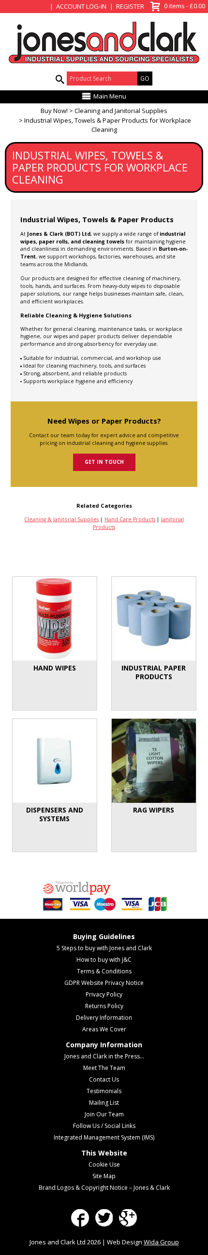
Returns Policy (104, 1006)
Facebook (80, 1218)
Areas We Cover (104, 1029)
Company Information (104, 1044)
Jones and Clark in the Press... (104, 1056)
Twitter (104, 1218)
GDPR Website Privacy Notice (104, 983)
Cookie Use (104, 1164)
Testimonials (104, 1091)
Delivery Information (104, 1017)
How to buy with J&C (104, 960)
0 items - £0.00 (176, 5)
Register (130, 6)
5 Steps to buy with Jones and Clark (104, 948)
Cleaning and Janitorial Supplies (120, 110)
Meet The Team (104, 1068)
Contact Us (104, 1079)
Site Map (104, 1176)
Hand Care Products (129, 519)
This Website (104, 1152)
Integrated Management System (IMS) (104, 1137)
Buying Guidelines (104, 936)
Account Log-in (81, 6)
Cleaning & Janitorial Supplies (61, 519)
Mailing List (104, 1102)
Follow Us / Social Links (104, 1126)
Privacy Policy (104, 994)
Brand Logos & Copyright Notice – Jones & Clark (104, 1188)
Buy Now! (54, 110)
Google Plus (128, 1218)
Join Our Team (104, 1114)
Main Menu (109, 96)
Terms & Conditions (104, 971)
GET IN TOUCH (104, 461)
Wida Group (161, 1242)
